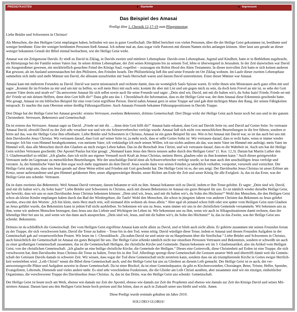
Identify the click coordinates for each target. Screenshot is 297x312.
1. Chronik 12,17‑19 (143, 27)
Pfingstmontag (177, 27)
